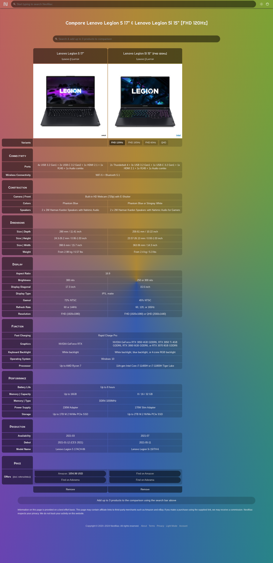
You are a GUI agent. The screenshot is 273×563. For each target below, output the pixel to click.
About (144, 526)
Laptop (75, 59)
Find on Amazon (145, 473)
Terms (152, 526)
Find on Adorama (70, 480)
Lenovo (65, 59)
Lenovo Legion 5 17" (70, 53)
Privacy (160, 526)
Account (183, 526)
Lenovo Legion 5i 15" (137, 53)
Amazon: (70, 473)
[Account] (267, 4)
